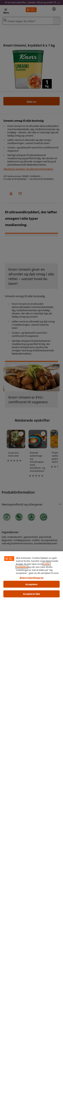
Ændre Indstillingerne (31, 577)
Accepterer (31, 584)
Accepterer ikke (31, 593)
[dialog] (31, 826)
